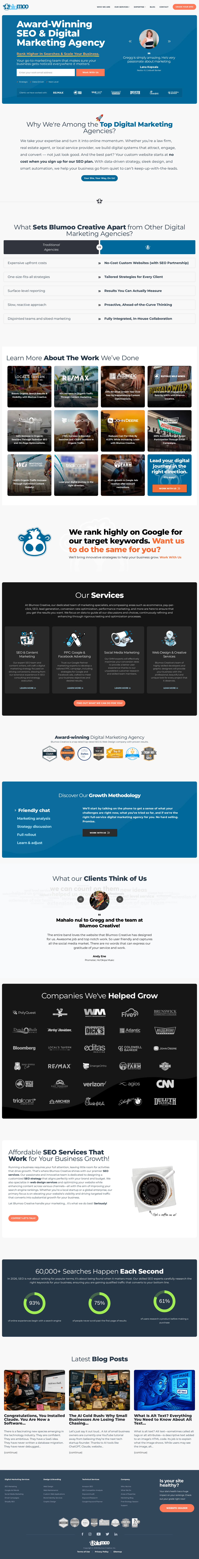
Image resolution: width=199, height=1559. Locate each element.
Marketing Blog (127, 1498)
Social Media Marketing (14, 1494)
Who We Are (103, 7)
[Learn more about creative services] (169, 638)
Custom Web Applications (54, 1494)
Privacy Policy (101, 1551)
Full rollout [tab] (26, 835)
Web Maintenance (50, 1490)
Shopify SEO (10, 1502)
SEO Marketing (11, 1486)
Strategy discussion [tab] (34, 826)
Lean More (169, 688)
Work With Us (90, 72)
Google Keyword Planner (92, 1502)
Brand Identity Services (52, 1498)
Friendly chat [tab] (34, 810)
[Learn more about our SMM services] (121, 638)
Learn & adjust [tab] (29, 843)
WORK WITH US (98, 833)
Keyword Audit (88, 1494)
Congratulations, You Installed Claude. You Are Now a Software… (34, 1419)
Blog (152, 7)
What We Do (126, 1490)
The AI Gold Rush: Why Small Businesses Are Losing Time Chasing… (98, 1419)
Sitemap (117, 1551)
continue (11, 1452)
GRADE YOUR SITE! (184, 7)
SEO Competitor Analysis (92, 1490)
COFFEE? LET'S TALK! (23, 1218)
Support (124, 1505)
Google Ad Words (12, 1490)
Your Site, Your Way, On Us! (99, 178)
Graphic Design (49, 1502)
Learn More (27, 688)
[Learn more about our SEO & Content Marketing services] (27, 638)
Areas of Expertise (128, 1494)
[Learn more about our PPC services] (74, 638)
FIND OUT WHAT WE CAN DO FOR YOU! (100, 703)
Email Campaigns (12, 1498)
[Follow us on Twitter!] (107, 1534)
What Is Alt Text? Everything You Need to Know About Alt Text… (163, 1419)
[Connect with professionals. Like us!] (115, 1534)
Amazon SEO (87, 1486)
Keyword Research (90, 1498)
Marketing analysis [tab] (33, 818)
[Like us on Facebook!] (82, 1534)
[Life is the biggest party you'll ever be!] (90, 1534)
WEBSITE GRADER (176, 1508)
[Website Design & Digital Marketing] (17, 7)
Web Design (48, 1486)
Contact (163, 7)
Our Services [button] (121, 7)
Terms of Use (83, 1551)
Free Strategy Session (129, 1502)
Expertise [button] (139, 7)
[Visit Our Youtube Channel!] (99, 1534)
